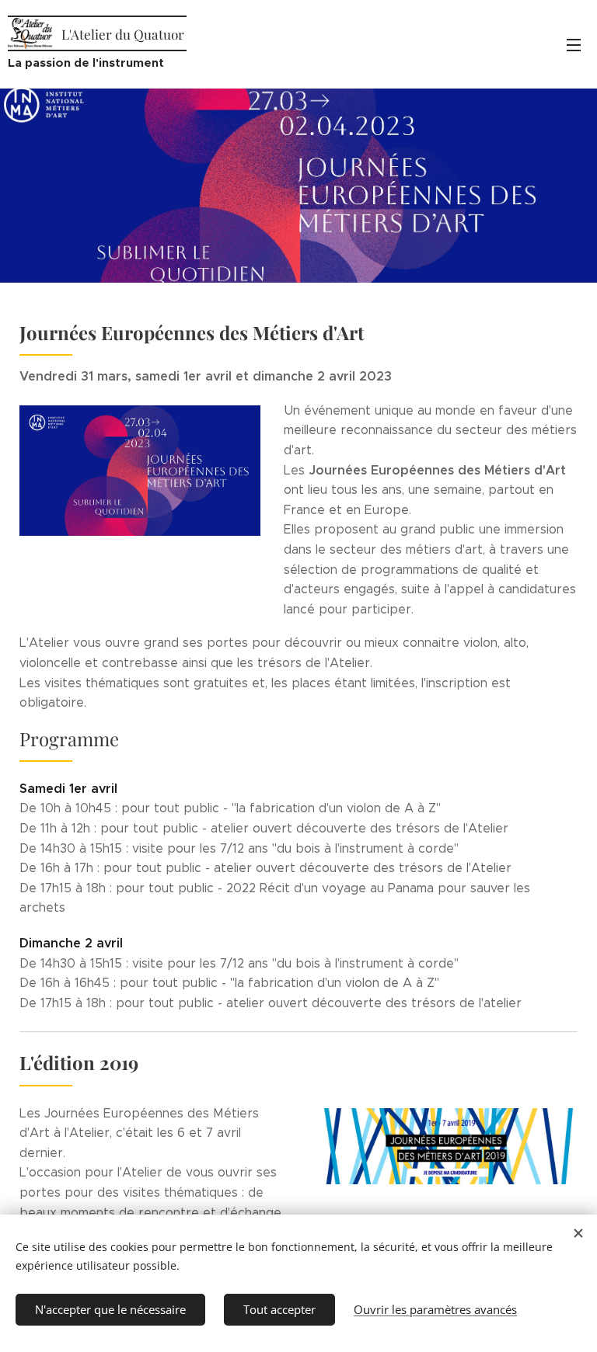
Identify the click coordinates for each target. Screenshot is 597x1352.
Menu (573, 44)
